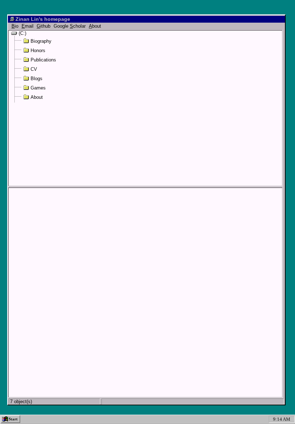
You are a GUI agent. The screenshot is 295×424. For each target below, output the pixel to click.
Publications (43, 59)
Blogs (36, 78)
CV (34, 69)
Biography (41, 40)
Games (38, 87)
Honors (38, 50)
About (37, 97)
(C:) (22, 33)
